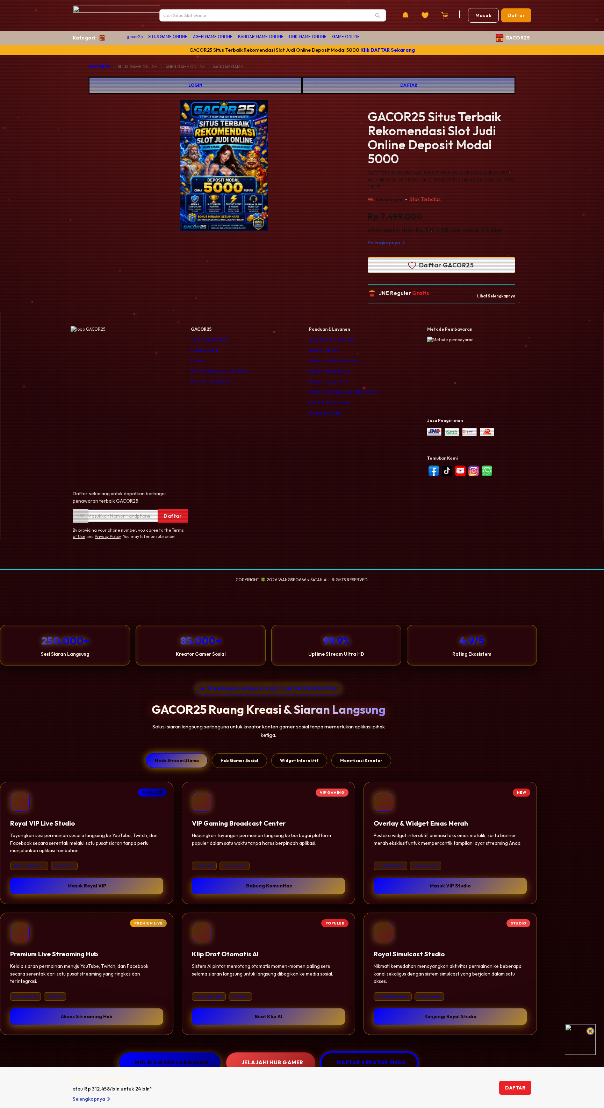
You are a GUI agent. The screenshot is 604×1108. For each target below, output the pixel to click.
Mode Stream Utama (176, 760)
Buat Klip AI (268, 1016)
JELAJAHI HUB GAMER (272, 1062)
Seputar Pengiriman (328, 381)
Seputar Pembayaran (329, 371)
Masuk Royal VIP (86, 886)
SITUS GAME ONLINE (167, 36)
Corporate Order (325, 413)
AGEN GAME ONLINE (212, 36)
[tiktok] (447, 471)
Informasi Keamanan (211, 381)
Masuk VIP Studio (450, 886)
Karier (197, 360)
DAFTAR (408, 85)
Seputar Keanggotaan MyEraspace (343, 392)
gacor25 (135, 36)
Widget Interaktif (299, 760)
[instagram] (473, 471)
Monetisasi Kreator (361, 760)
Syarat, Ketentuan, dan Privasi (220, 371)
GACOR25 (99, 66)
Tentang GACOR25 (209, 339)
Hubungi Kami (204, 350)
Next (294, 166)
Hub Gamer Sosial (239, 760)
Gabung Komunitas (268, 886)
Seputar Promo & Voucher (334, 360)
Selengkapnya (384, 242)
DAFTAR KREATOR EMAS (371, 1062)
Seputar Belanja (324, 350)
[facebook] (433, 471)
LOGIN (195, 85)
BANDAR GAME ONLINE (260, 36)
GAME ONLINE (346, 36)
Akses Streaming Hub (87, 1016)
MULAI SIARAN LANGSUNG (172, 1062)
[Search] (377, 15)
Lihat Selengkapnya (496, 296)
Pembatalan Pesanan (330, 402)
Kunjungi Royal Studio (450, 1016)
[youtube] (460, 471)
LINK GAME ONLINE (307, 36)
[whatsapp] (487, 471)
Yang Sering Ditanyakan (332, 339)
